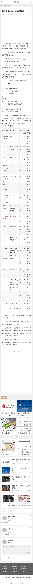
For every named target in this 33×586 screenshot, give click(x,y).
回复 (10, 520)
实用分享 (4, 569)
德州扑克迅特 (11, 516)
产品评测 (14, 571)
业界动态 (4, 566)
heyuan (10, 528)
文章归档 (23, 571)
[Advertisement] (16, 28)
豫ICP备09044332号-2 (17, 583)
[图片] (28, 553)
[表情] (25, 553)
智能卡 (8, 5)
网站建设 (23, 566)
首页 (3, 5)
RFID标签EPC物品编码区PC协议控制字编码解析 (24, 454)
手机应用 (4, 571)
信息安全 (23, 569)
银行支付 (14, 569)
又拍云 (21, 577)
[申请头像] (29, 541)
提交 (8, 557)
